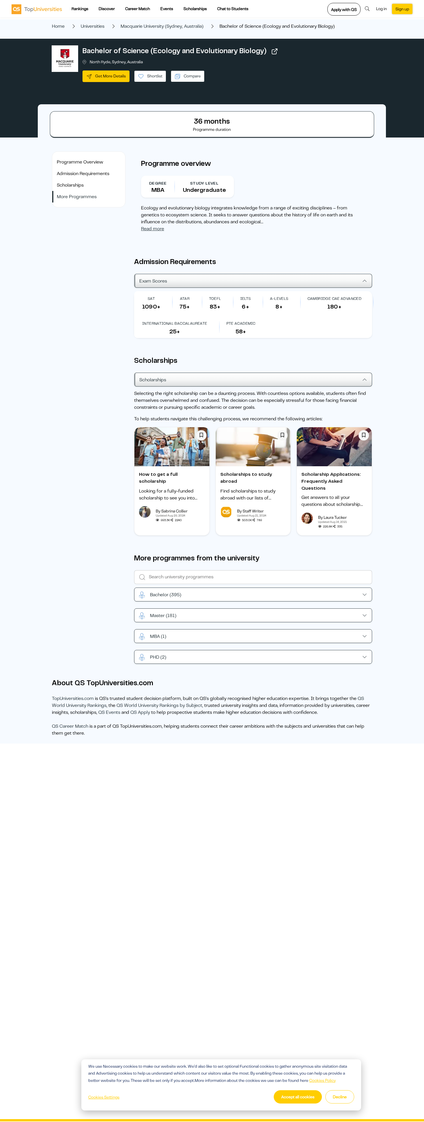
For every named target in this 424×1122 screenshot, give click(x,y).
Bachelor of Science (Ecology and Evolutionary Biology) (174, 51)
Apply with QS (344, 9)
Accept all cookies (297, 1096)
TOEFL (215, 298)
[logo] (37, 9)
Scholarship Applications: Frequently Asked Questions (331, 481)
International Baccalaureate (174, 323)
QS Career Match (70, 726)
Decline (340, 1096)
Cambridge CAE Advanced (334, 298)
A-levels (279, 298)
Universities (92, 26)
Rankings (80, 8)
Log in (381, 8)
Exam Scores (153, 281)
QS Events (109, 712)
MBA (158, 636)
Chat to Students (232, 8)
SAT (151, 298)
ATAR (185, 298)
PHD (158, 657)
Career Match (137, 8)
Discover (107, 8)
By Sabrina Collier (171, 511)
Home (58, 26)
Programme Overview (80, 162)
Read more (152, 229)
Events (166, 8)
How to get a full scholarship (158, 477)
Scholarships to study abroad (246, 477)
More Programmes (77, 197)
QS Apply (140, 712)
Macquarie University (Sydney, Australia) (162, 26)
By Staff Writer (250, 511)
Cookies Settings (103, 1097)
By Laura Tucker (332, 517)
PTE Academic (241, 323)
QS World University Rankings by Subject (159, 705)
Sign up (402, 9)
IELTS (245, 298)
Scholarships (195, 8)
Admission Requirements (83, 174)
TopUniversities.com (73, 698)
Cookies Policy (322, 1080)
